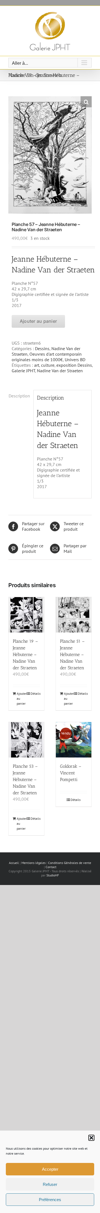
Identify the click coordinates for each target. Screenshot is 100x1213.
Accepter (50, 1169)
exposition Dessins (74, 365)
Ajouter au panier (38, 321)
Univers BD (75, 359)
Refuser (50, 1184)
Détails (35, 693)
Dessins (42, 348)
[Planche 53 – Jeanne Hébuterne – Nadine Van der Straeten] (26, 740)
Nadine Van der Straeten (60, 370)
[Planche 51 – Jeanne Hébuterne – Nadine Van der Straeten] (73, 614)
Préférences (50, 1199)
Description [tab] (19, 396)
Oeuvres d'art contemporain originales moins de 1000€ (47, 356)
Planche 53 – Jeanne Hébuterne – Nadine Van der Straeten (25, 779)
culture (47, 365)
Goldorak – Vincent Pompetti (70, 773)
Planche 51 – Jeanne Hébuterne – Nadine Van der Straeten (72, 654)
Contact (51, 867)
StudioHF (52, 875)
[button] (91, 1138)
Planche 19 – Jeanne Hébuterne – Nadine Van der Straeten (25, 654)
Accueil (14, 863)
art (36, 365)
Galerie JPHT (23, 370)
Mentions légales (33, 863)
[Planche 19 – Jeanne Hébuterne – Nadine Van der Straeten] (26, 614)
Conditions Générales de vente (69, 863)
